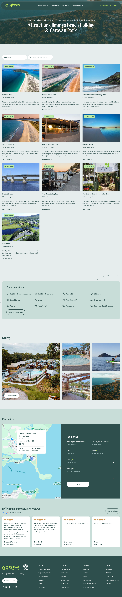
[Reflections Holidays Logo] (12, 5)
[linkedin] (16, 587)
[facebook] (20, 444)
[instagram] (23, 444)
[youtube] (9, 587)
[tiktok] (13, 587)
